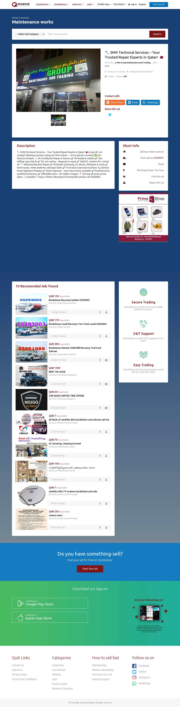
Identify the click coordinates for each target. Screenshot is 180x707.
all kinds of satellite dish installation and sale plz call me (79, 419)
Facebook (144, 665)
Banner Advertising (102, 669)
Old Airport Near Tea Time (150, 170)
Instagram (144, 677)
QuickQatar (90, 703)
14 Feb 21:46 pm (58, 336)
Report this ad (156, 182)
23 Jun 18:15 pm (58, 384)
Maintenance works (66, 447)
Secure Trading (143, 302)
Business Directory (62, 688)
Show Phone (117, 102)
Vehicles (77, 4)
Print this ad (157, 176)
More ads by (152, 158)
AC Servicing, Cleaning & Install (65, 443)
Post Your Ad (158, 4)
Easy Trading (143, 365)
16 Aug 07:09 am (58, 312)
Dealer (111, 76)
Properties (42, 4)
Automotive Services (67, 303)
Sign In (134, 4)
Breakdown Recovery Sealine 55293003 (69, 300)
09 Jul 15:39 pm (58, 503)
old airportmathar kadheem (141, 72)
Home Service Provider (67, 423)
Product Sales (60, 683)
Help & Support (101, 679)
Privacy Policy (19, 674)
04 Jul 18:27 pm (58, 527)
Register (142, 4)
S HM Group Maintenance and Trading (133, 62)
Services (25, 17)
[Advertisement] (63, 212)
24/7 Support (143, 333)
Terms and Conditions (24, 679)
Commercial (60, 4)
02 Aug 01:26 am (58, 408)
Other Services (64, 327)
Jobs (89, 4)
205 (125, 76)
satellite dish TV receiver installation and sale (73, 491)
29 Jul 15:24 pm (58, 432)
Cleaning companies (66, 399)
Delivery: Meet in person (152, 151)
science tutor (56, 515)
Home (15, 17)
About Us (17, 669)
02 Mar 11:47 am (58, 360)
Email (135, 102)
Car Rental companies (67, 375)
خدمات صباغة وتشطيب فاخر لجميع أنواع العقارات (72, 467)
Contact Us (18, 665)
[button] (19, 80)
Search (157, 34)
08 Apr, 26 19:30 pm (116, 72)
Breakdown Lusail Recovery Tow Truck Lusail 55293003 (77, 324)
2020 (107, 66)
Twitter (143, 671)
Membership (99, 665)
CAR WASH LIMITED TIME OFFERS (66, 395)
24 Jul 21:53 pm (58, 479)
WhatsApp (152, 102)
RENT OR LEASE (57, 372)
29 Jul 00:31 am (58, 456)
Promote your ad (102, 674)
